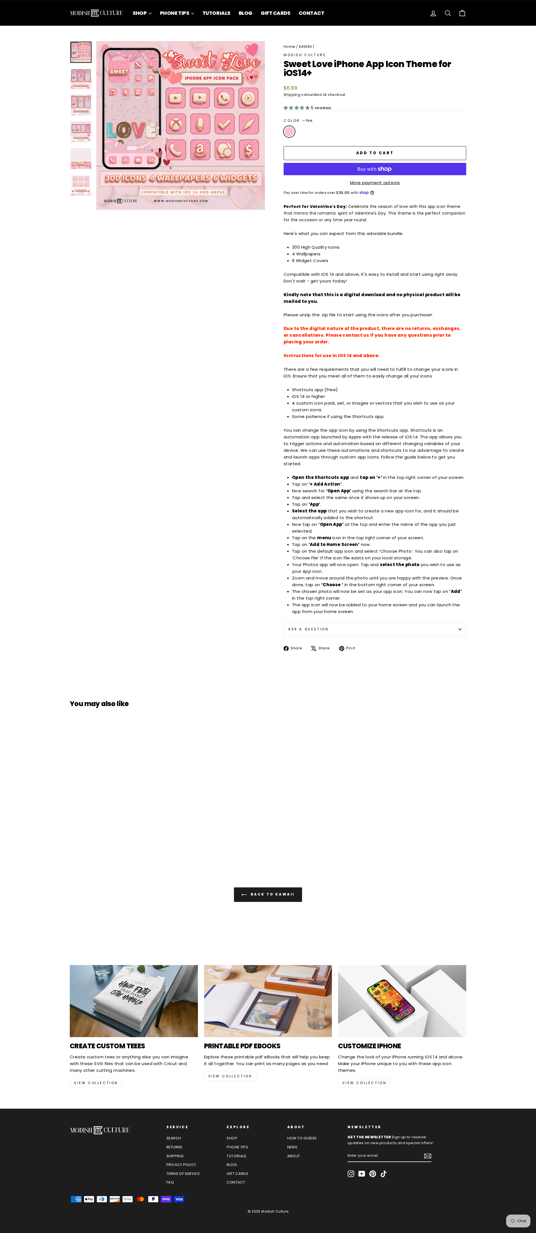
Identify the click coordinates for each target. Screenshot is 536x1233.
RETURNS (174, 1147)
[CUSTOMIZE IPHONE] (402, 1001)
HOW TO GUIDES (302, 1138)
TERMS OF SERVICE (183, 1173)
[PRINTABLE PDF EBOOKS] (268, 1001)
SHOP (140, 12)
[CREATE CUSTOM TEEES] (134, 1001)
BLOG (245, 12)
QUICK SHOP (117, 809)
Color (298, 120)
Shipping (292, 94)
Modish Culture (305, 55)
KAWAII (305, 46)
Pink (289, 131)
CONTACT (311, 12)
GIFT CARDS (275, 12)
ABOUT (293, 1156)
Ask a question (308, 629)
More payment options (375, 183)
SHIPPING (174, 1156)
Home (289, 46)
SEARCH (173, 1138)
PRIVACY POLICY (181, 1164)
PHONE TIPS (175, 12)
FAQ (170, 1182)
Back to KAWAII (272, 894)
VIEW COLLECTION (96, 1082)
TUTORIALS (216, 12)
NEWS (292, 1147)
